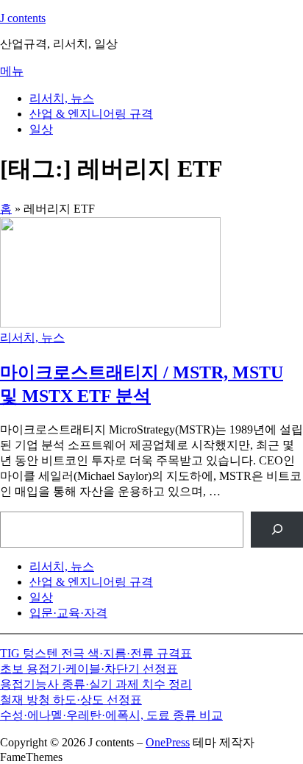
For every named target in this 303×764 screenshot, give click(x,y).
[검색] (277, 530)
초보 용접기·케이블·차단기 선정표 (89, 668)
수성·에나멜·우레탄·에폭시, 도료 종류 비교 (111, 715)
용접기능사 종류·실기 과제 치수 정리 (96, 684)
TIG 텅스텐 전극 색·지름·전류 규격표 (96, 653)
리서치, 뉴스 (61, 98)
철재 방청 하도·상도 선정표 (71, 699)
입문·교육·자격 (68, 612)
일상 (41, 129)
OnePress (168, 742)
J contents (23, 18)
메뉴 (12, 71)
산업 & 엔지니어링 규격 (91, 113)
